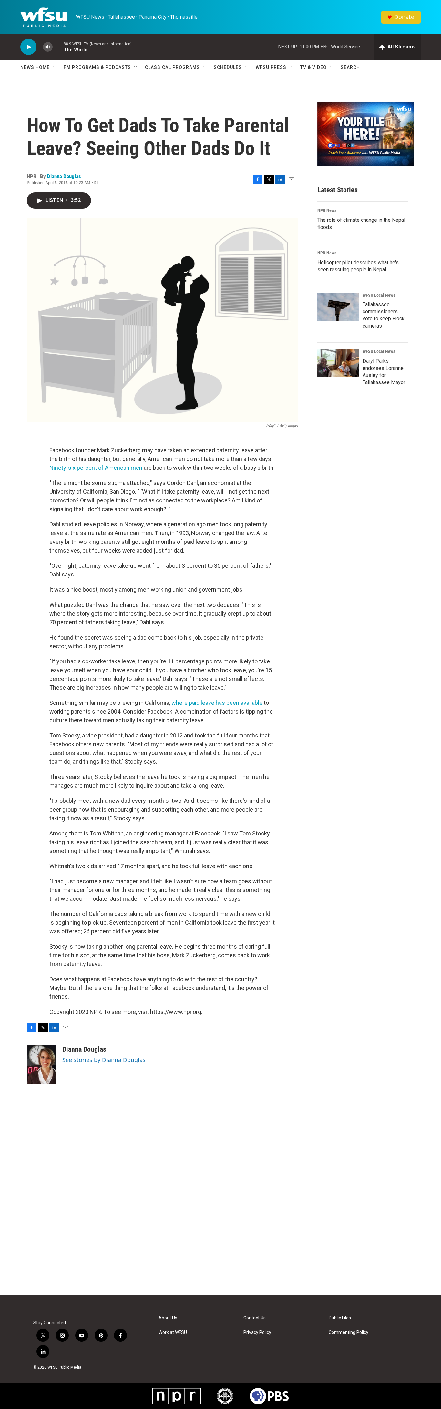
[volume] (47, 47)
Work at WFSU (173, 1332)
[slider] (58, 46)
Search (350, 67)
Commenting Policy (348, 1332)
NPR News (326, 210)
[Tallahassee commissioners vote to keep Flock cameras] (338, 307)
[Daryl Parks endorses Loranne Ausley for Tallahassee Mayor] (338, 363)
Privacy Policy (257, 1332)
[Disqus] (220, 1207)
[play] (28, 47)
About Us (168, 1318)
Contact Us (254, 1318)
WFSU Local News (379, 295)
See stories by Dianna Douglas (104, 1060)
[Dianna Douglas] (41, 1064)
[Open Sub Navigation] (54, 67)
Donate (404, 17)
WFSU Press (271, 67)
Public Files (340, 1318)
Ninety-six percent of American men (95, 467)
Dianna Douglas (64, 176)
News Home (35, 67)
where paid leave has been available (216, 702)
